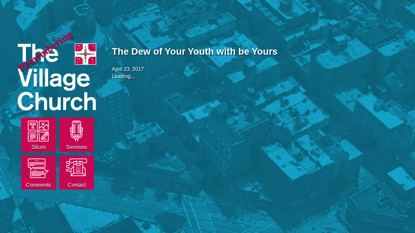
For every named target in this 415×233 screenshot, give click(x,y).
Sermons (76, 147)
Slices (38, 147)
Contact (77, 185)
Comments (38, 185)
